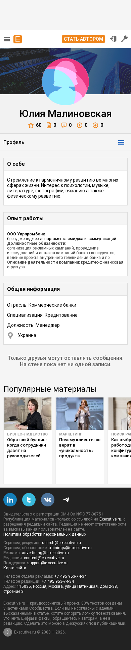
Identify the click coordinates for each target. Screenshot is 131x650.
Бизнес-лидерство (27, 434)
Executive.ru (110, 519)
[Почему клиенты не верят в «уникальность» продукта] (80, 413)
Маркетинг (70, 434)
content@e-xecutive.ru (44, 558)
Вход (113, 38)
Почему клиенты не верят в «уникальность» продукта (79, 447)
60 (38, 125)
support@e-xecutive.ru (47, 563)
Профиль (13, 142)
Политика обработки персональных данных (44, 534)
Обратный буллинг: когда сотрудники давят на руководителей (27, 447)
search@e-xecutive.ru (61, 542)
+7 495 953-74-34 (70, 576)
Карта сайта (14, 568)
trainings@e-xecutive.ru (70, 547)
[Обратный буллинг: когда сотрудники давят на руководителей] (28, 413)
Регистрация (124, 38)
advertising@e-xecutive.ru (45, 552)
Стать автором (83, 39)
